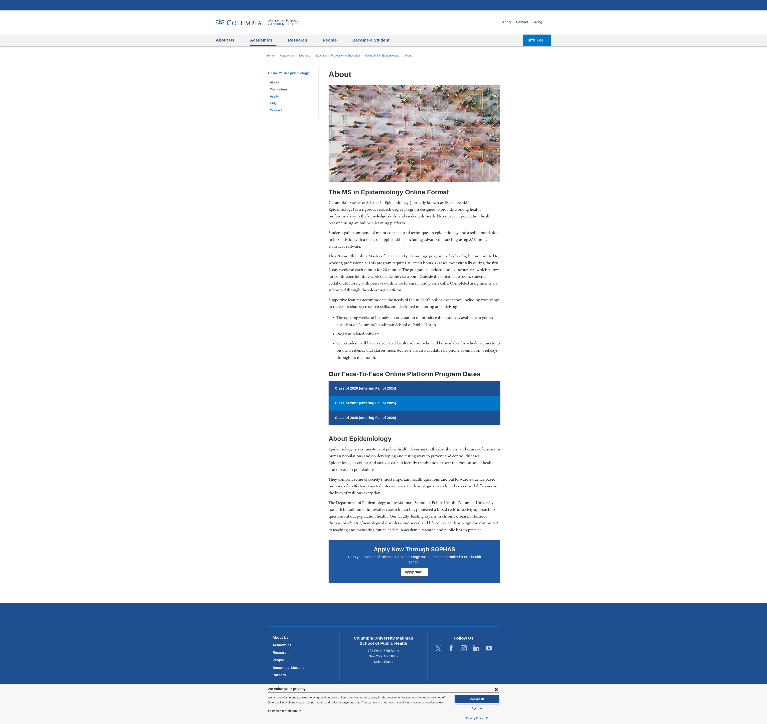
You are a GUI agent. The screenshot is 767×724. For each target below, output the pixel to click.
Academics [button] (261, 40)
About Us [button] (225, 40)
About (274, 82)
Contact (522, 22)
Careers (279, 675)
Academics (287, 55)
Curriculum (278, 89)
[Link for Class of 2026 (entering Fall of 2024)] (400, 388)
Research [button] (297, 40)
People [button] (330, 40)
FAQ (273, 103)
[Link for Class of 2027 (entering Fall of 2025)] (400, 403)
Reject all (477, 708)
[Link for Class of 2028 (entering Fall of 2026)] (400, 418)
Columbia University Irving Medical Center (383, 5)
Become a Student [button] (370, 40)
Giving (537, 22)
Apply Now (416, 573)
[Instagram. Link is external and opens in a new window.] (463, 648)
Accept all (477, 698)
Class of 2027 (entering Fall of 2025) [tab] (365, 403)
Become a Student (288, 668)
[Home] (258, 22)
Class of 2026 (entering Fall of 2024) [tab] (365, 388)
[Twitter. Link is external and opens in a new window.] (438, 648)
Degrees (304, 55)
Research (280, 653)
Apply (506, 22)
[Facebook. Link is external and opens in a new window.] (451, 648)
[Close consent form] (496, 689)
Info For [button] (535, 40)
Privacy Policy (475, 718)
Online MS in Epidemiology (382, 55)
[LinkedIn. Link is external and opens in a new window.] (476, 648)
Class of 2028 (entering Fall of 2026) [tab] (365, 418)
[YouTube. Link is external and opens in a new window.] (489, 648)
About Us (280, 638)
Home (271, 55)
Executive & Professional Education (337, 55)
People (278, 660)
